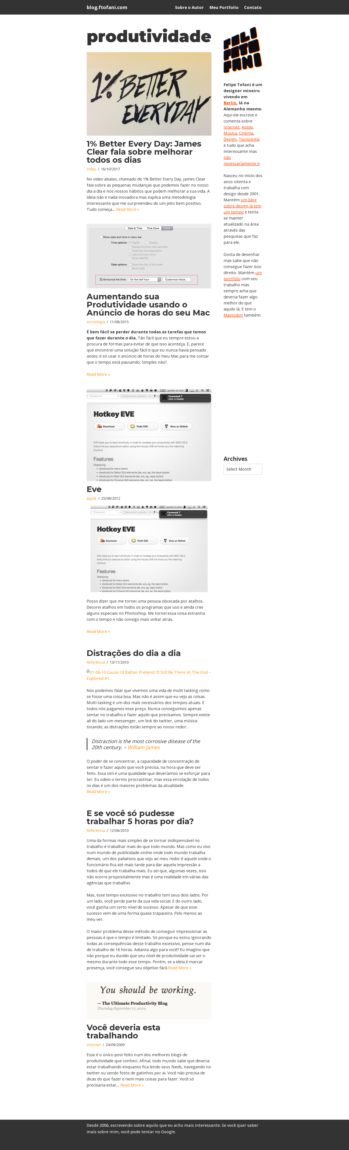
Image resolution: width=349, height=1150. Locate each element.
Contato (253, 7)
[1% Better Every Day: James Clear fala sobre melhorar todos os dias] (149, 94)
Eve (94, 489)
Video (91, 169)
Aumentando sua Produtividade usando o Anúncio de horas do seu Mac (148, 304)
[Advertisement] (243, 387)
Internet (94, 1044)
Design (230, 139)
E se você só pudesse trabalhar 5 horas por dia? (140, 817)
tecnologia (96, 321)
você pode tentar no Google (148, 1131)
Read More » (128, 209)
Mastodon (233, 315)
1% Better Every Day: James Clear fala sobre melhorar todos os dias (144, 152)
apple (92, 498)
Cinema (246, 133)
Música (230, 133)
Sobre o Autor (189, 7)
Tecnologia (249, 139)
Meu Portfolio (224, 7)
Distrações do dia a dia (134, 653)
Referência (96, 662)
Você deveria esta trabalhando (123, 1031)
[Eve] (149, 435)
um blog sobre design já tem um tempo (242, 206)
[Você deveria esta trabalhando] (149, 1000)
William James (143, 747)
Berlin (230, 103)
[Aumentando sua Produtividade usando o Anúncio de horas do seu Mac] (149, 256)
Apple (247, 127)
